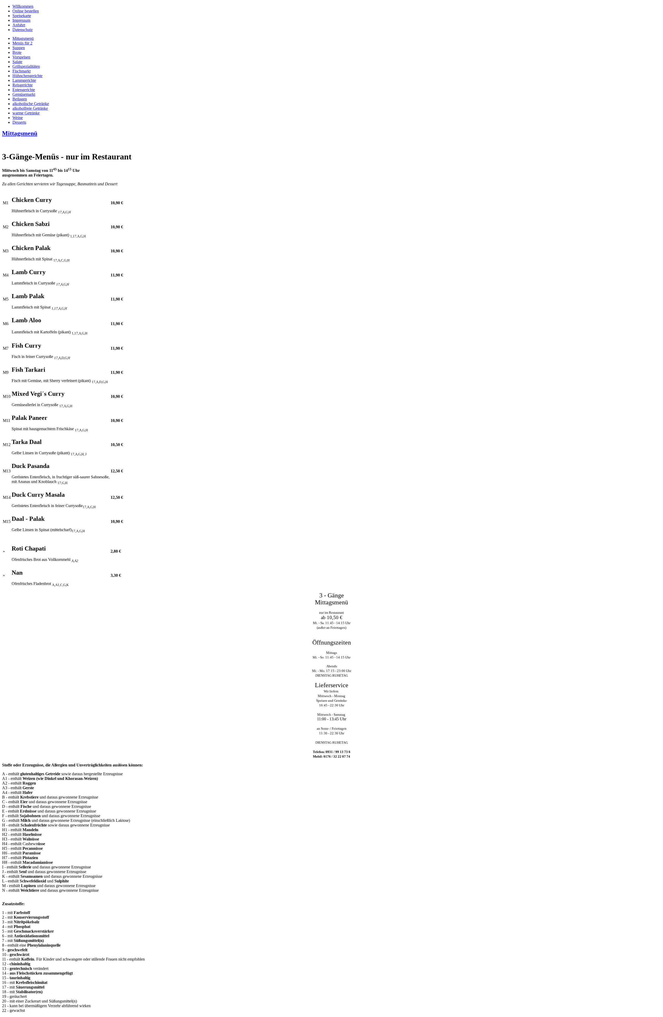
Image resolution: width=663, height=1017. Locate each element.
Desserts (19, 122)
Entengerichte (23, 89)
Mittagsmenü (23, 38)
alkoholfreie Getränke (30, 108)
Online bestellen (25, 11)
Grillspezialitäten (26, 66)
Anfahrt (18, 25)
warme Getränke (26, 113)
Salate (17, 62)
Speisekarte (21, 15)
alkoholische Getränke (30, 103)
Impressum (21, 20)
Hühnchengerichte (27, 76)
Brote (16, 52)
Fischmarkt (21, 71)
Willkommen (22, 6)
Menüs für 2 (22, 43)
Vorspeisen (21, 57)
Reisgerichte (22, 85)
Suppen (18, 48)
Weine (17, 117)
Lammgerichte (24, 80)
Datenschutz (22, 29)
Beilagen (19, 99)
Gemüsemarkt (23, 94)
